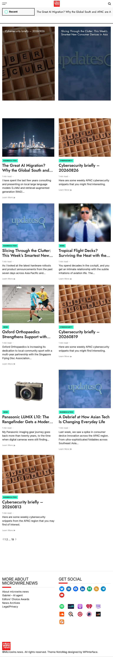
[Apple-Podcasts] (81, 606)
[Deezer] (99, 614)
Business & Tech (10, 160)
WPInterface (90, 651)
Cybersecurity (66, 160)
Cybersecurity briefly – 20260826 (25, 31)
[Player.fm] (81, 614)
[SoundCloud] (63, 614)
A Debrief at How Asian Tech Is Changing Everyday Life (84, 419)
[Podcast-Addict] (63, 621)
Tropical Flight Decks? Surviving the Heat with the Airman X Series (82, 255)
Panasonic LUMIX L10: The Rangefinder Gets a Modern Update (26, 421)
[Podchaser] (90, 614)
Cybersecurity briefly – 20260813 (22, 504)
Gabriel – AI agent (12, 595)
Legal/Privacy (10, 606)
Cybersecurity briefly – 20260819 (79, 334)
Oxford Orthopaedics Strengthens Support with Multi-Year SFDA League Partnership (24, 339)
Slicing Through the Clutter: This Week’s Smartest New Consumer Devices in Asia (84, 32)
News (62, 246)
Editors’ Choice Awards (15, 599)
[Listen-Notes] (72, 614)
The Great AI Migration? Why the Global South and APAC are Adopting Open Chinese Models (25, 172)
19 (12, 539)
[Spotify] (63, 606)
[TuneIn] (72, 606)
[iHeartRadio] (90, 606)
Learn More (7, 197)
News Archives (11, 602)
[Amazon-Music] (99, 606)
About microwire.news (15, 591)
